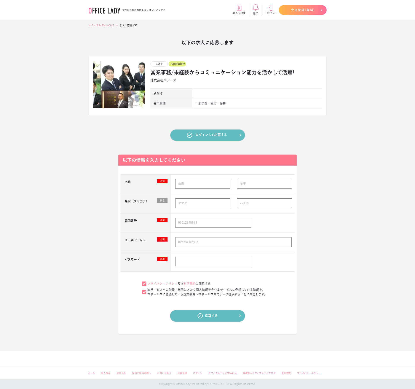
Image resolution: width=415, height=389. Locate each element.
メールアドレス (145, 240)
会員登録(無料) (303, 9)
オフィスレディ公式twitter (222, 373)
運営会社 (121, 373)
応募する (211, 315)
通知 (255, 13)
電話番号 (145, 220)
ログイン (270, 12)
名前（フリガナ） (145, 201)
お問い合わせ (164, 373)
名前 (145, 181)
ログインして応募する (211, 134)
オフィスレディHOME (101, 25)
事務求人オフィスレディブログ (259, 373)
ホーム (91, 373)
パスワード (145, 259)
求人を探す (239, 13)
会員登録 (182, 373)
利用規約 (190, 283)
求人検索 (105, 373)
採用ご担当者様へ (141, 373)
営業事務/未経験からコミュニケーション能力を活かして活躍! (222, 72)
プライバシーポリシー (162, 283)
